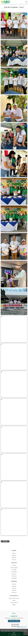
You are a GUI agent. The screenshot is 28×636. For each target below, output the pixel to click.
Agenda (14, 590)
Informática (14, 571)
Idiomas (14, 574)
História (14, 555)
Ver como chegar (14, 621)
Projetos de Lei (14, 602)
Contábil (14, 569)
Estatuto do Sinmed (14, 598)
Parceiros (14, 576)
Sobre (14, 553)
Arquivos (14, 592)
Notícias (14, 584)
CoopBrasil (14, 578)
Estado (14, 604)
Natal (14, 600)
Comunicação (14, 567)
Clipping (14, 586)
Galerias (14, 588)
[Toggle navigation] (26, 2)
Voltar (5, 541)
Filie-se (14, 559)
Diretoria (14, 557)
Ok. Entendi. (14, 634)
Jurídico (14, 565)
